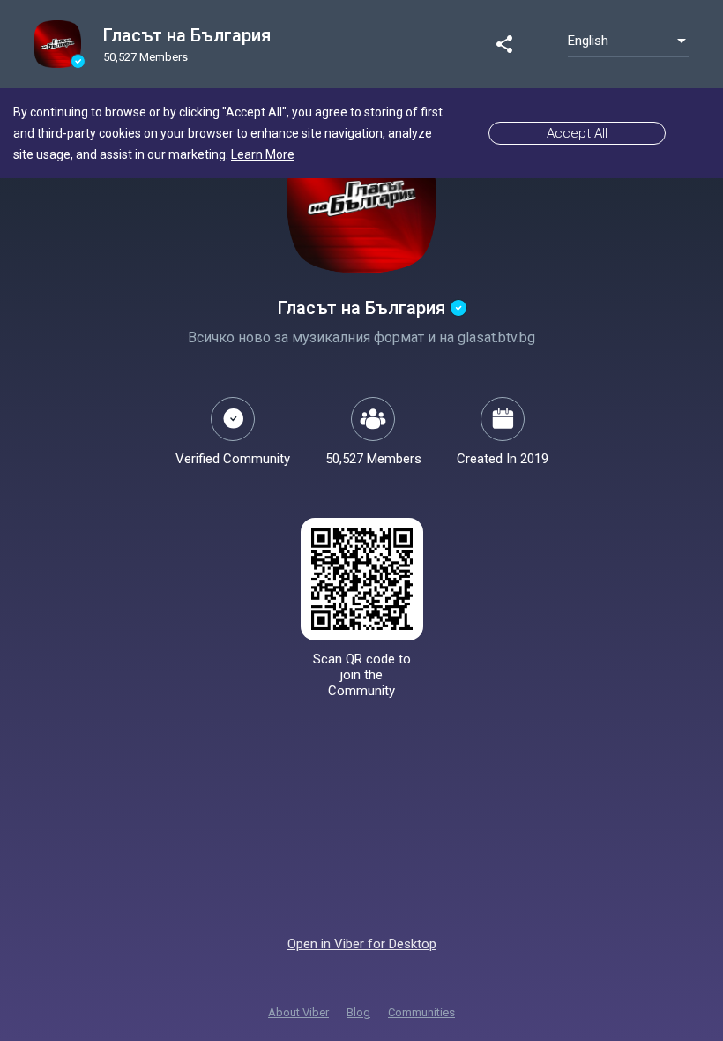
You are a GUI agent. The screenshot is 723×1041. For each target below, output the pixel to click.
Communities (421, 1012)
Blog (358, 1012)
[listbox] (628, 40)
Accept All (577, 133)
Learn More (262, 154)
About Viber (298, 1012)
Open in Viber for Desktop (361, 944)
